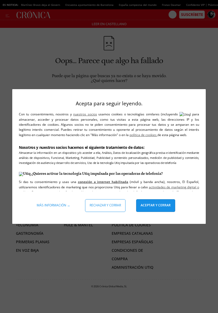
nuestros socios (85, 114)
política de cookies (143, 135)
